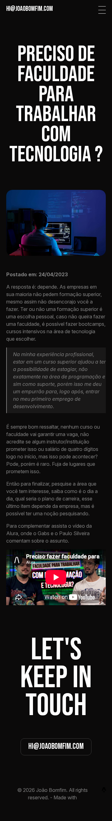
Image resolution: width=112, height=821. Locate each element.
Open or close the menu (102, 10)
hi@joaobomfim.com (56, 746)
